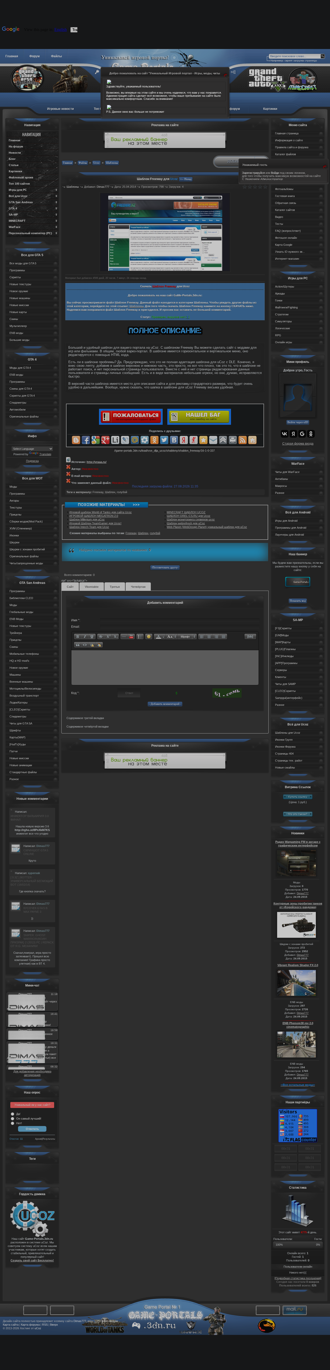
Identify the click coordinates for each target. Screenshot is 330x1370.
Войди (275, 172)
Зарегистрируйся (253, 172)
